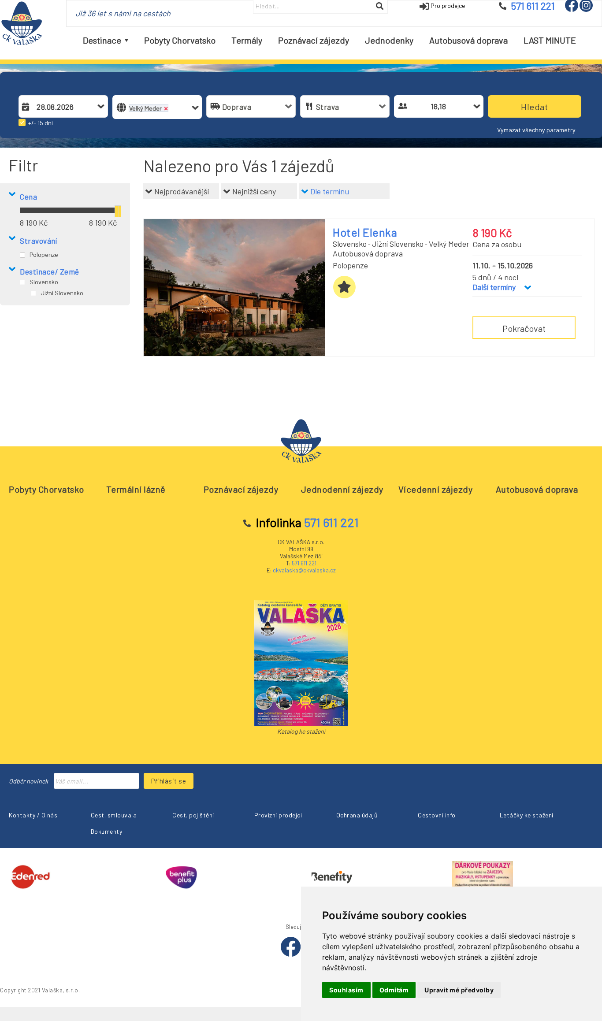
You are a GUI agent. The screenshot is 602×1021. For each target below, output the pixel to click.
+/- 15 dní (40, 122)
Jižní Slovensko (62, 293)
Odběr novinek (28, 781)
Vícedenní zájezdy (435, 489)
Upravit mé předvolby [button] (459, 990)
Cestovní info (437, 815)
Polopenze (44, 254)
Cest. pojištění (193, 815)
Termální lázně (136, 489)
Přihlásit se (168, 781)
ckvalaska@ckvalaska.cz (304, 570)
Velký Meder (449, 244)
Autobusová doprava (537, 489)
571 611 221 (304, 563)
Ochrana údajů (357, 815)
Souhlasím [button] (346, 990)
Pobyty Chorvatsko (46, 489)
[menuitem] (105, 40)
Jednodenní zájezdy (342, 489)
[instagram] (586, 9)
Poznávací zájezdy (241, 489)
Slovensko (44, 282)
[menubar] (329, 40)
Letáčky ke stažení (527, 815)
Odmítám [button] (394, 990)
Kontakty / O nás (33, 815)
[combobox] (63, 106)
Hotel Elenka (365, 232)
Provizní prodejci (278, 815)
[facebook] (572, 9)
